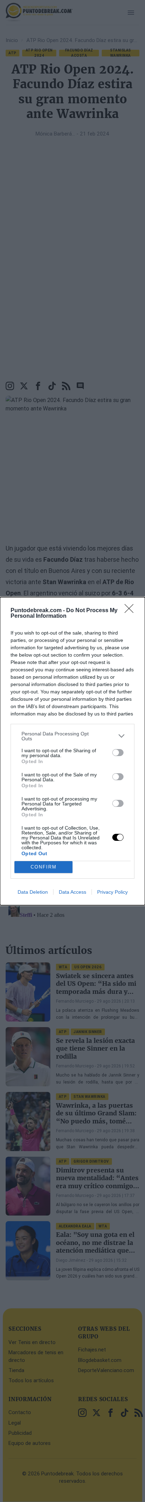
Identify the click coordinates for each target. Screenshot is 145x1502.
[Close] (131, 610)
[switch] (118, 752)
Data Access (72, 892)
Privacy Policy (112, 892)
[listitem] (72, 736)
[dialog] (72, 751)
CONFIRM (44, 867)
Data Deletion (33, 892)
